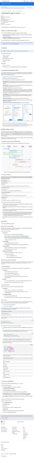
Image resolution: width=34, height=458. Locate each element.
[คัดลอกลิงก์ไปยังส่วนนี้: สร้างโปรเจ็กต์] (8, 48)
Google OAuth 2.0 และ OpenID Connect (16, 432)
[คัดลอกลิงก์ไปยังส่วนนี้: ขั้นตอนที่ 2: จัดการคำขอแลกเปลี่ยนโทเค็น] (17, 260)
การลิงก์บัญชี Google (14, 433)
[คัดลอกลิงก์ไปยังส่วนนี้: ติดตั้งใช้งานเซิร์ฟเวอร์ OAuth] (15, 129)
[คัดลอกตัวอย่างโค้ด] (32, 344)
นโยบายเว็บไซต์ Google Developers (19, 416)
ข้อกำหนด (2, 453)
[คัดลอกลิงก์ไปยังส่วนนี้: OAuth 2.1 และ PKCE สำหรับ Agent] (18, 30)
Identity (7, 1)
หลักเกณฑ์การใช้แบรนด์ (4, 431)
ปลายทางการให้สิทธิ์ (16, 229)
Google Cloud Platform (4, 448)
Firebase (24, 431)
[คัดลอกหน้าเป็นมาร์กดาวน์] (24, 13)
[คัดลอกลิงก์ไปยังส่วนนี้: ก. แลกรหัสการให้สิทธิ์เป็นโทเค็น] (10, 266)
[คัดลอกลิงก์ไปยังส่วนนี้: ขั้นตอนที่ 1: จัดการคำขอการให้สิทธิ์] (14, 226)
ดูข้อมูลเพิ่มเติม (7, 96)
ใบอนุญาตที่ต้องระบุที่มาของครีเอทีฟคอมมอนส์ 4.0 (15, 415)
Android (24, 428)
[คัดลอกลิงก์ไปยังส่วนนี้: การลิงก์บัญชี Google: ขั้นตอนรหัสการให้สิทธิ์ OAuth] (21, 141)
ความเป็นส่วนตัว (6, 453)
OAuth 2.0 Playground (20, 383)
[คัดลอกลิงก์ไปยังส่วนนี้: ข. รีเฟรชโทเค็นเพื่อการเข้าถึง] (10, 284)
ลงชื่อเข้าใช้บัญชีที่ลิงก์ (6, 304)
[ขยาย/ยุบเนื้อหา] (4, 15)
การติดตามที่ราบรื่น (5, 306)
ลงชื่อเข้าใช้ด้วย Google (15, 430)
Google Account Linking (6, 3)
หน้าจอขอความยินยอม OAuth (9, 76)
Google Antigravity (25, 434)
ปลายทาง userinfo (3, 301)
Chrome (24, 430)
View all (24, 438)
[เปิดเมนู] (1, 1)
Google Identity (14, 428)
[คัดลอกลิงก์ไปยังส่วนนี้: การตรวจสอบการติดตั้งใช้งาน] (14, 381)
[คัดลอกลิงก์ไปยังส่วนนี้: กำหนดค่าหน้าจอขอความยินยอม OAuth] (19, 70)
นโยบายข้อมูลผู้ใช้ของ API (4, 430)
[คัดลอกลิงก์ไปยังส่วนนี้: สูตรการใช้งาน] (8, 221)
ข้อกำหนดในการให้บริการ (4, 428)
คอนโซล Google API (7, 55)
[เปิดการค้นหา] (22, 1)
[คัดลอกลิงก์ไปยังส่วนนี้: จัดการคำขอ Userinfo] (8, 300)
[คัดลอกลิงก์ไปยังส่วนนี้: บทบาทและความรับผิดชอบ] (11, 174)
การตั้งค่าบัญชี (16, 86)
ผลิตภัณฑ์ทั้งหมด (3, 450)
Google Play (24, 437)
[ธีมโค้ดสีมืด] (32, 320)
